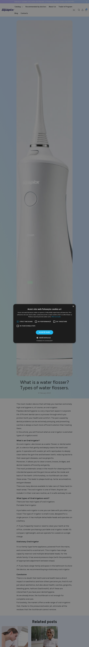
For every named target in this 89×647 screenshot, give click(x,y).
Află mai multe (56, 317)
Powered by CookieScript (44, 340)
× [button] (73, 306)
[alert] (44, 323)
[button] (44, 338)
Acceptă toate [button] (44, 332)
